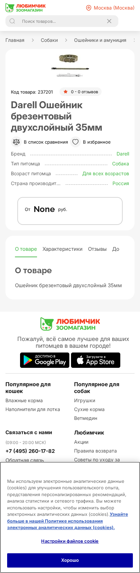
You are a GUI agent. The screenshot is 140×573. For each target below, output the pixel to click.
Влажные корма (24, 400)
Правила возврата (95, 451)
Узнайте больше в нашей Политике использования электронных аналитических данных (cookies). (67, 520)
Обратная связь (24, 460)
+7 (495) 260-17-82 (30, 451)
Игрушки (84, 400)
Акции (81, 442)
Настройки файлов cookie (70, 541)
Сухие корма (89, 409)
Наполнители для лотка (32, 409)
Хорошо (70, 560)
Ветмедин (85, 418)
